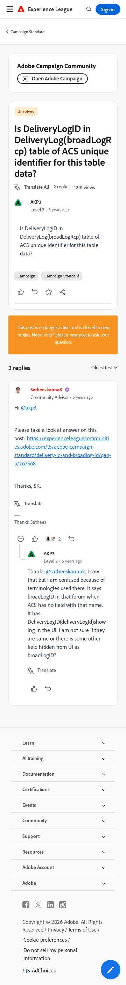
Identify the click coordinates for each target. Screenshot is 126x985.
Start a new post (71, 335)
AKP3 (35, 202)
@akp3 (28, 407)
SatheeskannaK (46, 389)
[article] (63, 465)
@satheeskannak (65, 571)
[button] (36, 187)
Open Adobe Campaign (57, 78)
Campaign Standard (27, 31)
